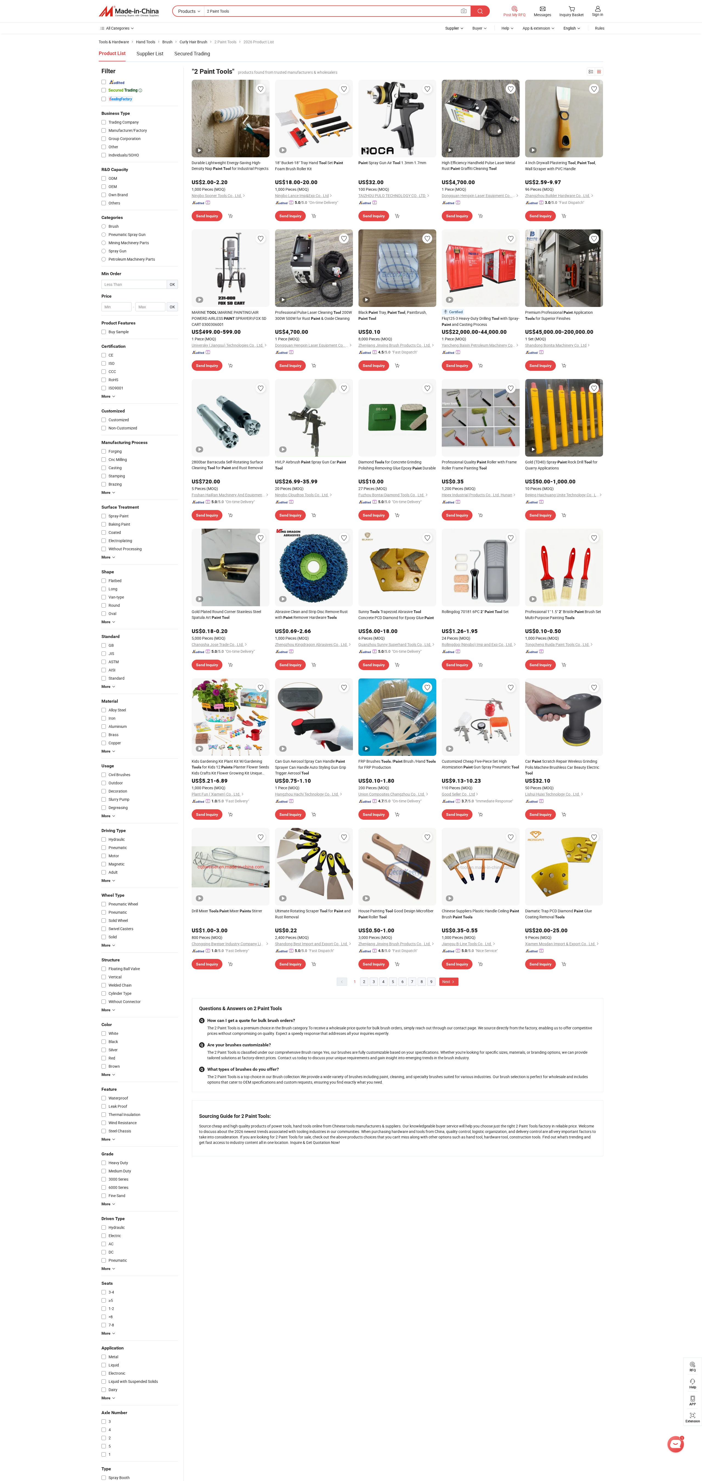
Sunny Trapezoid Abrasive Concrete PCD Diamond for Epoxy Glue (396, 614)
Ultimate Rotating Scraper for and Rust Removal (313, 913)
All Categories (117, 28)
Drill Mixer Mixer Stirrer (227, 910)
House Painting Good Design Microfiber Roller (396, 913)
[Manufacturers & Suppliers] (128, 11)
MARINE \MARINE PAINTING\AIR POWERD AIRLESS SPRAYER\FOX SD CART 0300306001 (229, 318)
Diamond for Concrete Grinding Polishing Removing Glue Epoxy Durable (397, 465)
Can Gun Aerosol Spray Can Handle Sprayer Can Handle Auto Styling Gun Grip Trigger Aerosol (310, 767)
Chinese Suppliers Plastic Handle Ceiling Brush (480, 913)
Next (446, 981)
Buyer (477, 28)
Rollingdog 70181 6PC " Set (475, 611)
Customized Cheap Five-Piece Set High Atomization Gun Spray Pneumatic (480, 764)
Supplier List (150, 53)
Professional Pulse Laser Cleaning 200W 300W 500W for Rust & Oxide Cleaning (313, 315)
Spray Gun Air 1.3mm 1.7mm (392, 162)
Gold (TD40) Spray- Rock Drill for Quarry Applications (561, 465)
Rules (599, 28)
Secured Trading (192, 53)
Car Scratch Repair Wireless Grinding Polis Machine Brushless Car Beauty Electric (562, 767)
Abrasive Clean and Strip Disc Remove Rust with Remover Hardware (311, 614)
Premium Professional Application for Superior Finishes (559, 315)
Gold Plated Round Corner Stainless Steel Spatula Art (226, 614)
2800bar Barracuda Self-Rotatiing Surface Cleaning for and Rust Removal (227, 464)
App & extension (536, 28)
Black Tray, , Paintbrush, (392, 315)
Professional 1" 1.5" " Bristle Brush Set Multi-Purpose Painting (563, 614)
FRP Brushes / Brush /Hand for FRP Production (397, 764)
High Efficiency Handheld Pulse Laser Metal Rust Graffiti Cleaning (478, 165)
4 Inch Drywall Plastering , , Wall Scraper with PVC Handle (560, 165)
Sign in (597, 14)
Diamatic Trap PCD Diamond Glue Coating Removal (558, 913)
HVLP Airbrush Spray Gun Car (310, 464)
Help (505, 28)
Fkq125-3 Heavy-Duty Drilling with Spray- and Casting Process (480, 321)
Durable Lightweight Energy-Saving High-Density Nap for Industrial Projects (230, 165)
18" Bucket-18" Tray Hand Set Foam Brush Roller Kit (309, 165)
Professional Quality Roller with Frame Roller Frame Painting (479, 465)
